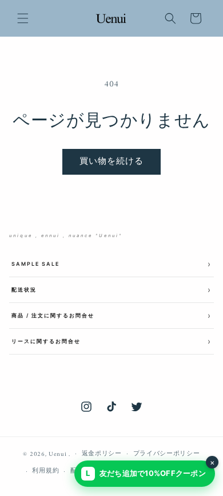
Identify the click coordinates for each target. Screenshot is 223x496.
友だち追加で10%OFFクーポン (150, 469)
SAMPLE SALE (35, 264)
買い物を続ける (111, 162)
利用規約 (45, 471)
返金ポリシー (102, 453)
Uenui (58, 453)
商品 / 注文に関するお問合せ (52, 315)
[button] (22, 18)
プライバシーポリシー (166, 453)
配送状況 (24, 289)
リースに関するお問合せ (46, 341)
